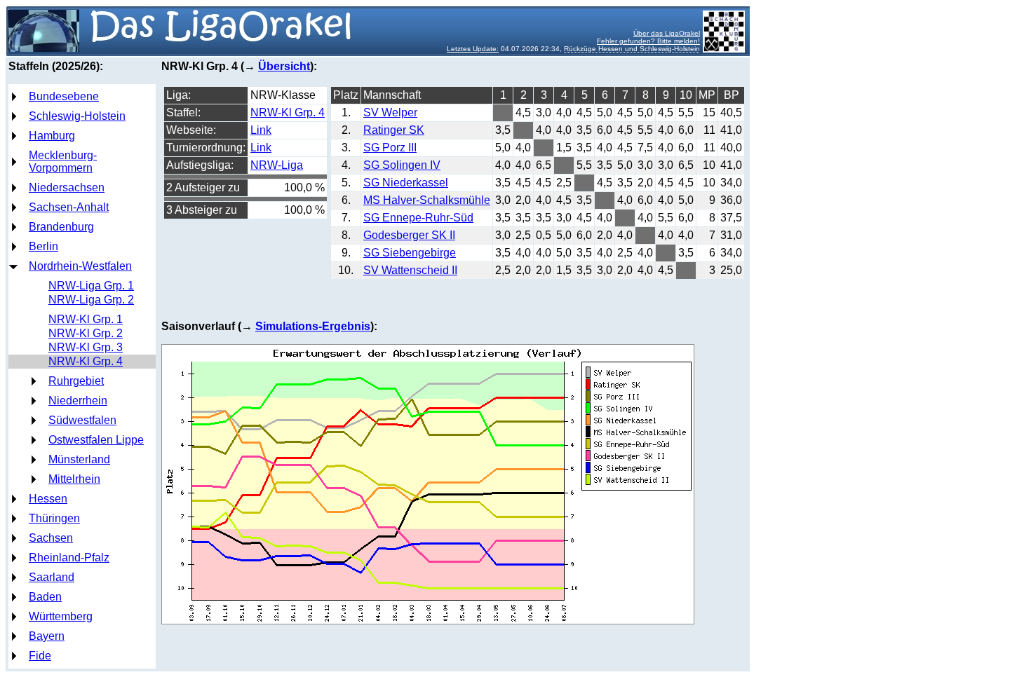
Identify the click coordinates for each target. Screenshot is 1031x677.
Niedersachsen (67, 187)
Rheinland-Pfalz (69, 557)
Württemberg (61, 616)
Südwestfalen (82, 420)
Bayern (47, 636)
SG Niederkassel (405, 183)
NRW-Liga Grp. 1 (91, 286)
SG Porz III (390, 147)
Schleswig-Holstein (77, 116)
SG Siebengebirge (409, 253)
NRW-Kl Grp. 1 (85, 319)
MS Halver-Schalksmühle (426, 200)
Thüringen (54, 518)
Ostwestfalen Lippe (96, 440)
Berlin (43, 246)
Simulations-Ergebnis (312, 326)
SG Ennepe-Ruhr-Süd (418, 218)
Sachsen (51, 538)
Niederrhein (77, 400)
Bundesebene (64, 96)
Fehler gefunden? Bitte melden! (648, 41)
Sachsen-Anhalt (69, 207)
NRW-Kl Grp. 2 (85, 333)
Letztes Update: (473, 49)
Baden (45, 597)
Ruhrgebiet (76, 381)
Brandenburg (61, 227)
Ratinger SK (393, 130)
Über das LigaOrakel (666, 33)
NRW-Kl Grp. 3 (85, 347)
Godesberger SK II (409, 235)
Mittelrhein (74, 479)
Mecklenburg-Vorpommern (63, 161)
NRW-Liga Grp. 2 (91, 300)
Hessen (48, 499)
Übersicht (284, 66)
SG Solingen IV (401, 165)
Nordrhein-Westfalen (80, 266)
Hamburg (52, 136)
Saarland (51, 577)
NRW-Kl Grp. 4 (85, 361)
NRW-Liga (276, 165)
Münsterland (79, 459)
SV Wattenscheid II (410, 270)
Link (260, 130)
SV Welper (390, 112)
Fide (40, 656)
